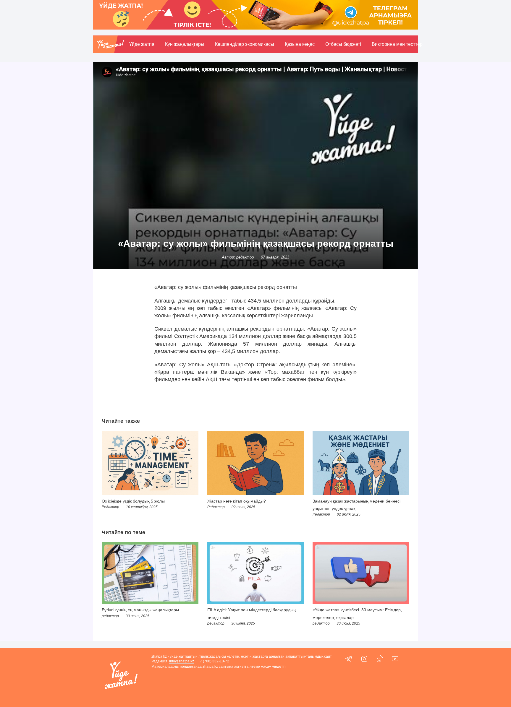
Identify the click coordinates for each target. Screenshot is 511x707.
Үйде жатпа (141, 44)
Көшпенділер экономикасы (244, 44)
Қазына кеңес (300, 44)
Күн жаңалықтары (184, 44)
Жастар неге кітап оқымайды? (236, 501)
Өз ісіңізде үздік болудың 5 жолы (133, 501)
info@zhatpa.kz (181, 661)
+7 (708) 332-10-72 (213, 661)
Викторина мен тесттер (397, 44)
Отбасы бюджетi (343, 44)
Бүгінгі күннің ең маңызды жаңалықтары (140, 609)
